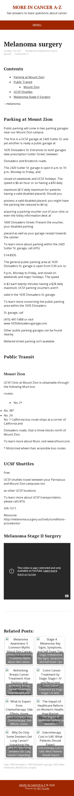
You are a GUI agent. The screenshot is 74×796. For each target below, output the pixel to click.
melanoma (9, 767)
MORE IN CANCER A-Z (37, 7)
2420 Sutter (58, 764)
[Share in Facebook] (7, 623)
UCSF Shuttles (23, 92)
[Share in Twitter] (43, 623)
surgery (32, 767)
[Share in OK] (25, 623)
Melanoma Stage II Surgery (32, 97)
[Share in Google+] (34, 623)
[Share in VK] (16, 623)
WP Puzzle (43, 788)
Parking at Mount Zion (29, 77)
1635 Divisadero (18, 764)
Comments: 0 (21, 53)
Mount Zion (32, 87)
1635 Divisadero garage (39, 764)
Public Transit (23, 82)
